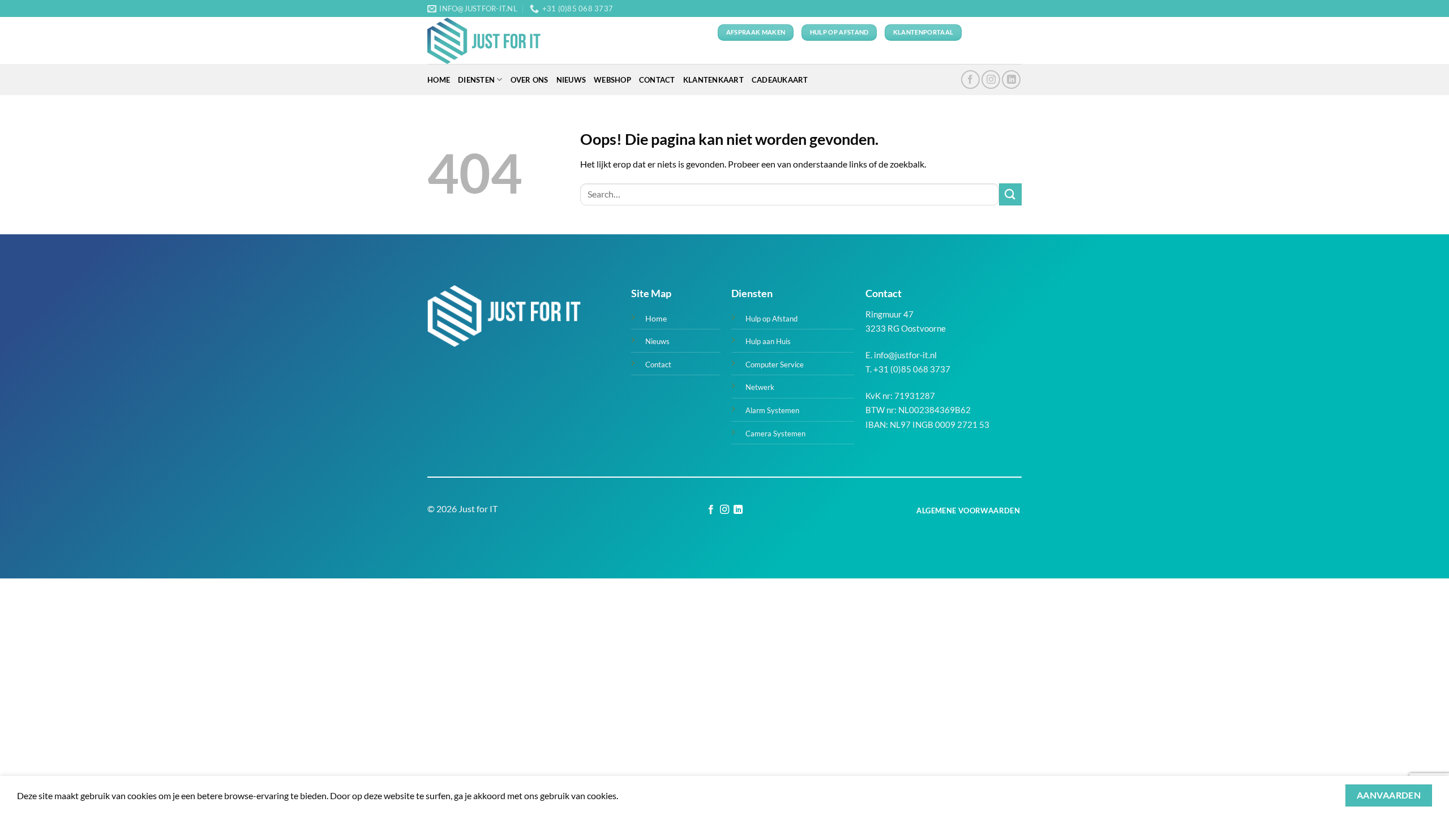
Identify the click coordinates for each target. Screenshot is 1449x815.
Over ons (529, 79)
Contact (657, 79)
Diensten (476, 79)
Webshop (612, 79)
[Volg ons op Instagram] (990, 79)
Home (438, 79)
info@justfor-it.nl (905, 355)
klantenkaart (713, 79)
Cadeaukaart (780, 79)
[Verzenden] (1010, 194)
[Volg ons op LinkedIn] (1011, 79)
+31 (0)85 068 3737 (911, 369)
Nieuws (571, 79)
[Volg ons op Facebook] (970, 79)
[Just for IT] (484, 40)
